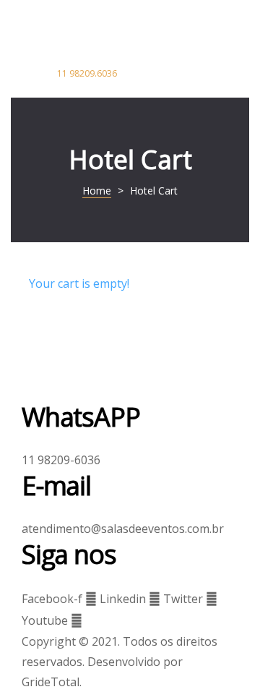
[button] (90, 74)
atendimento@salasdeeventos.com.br (123, 529)
